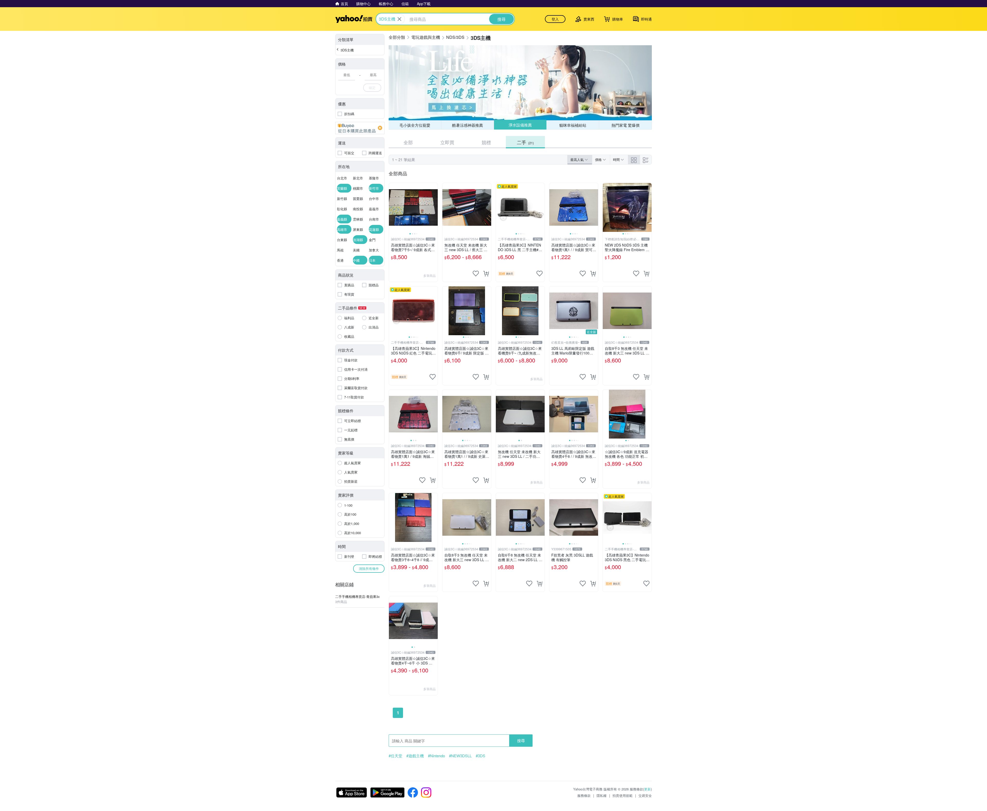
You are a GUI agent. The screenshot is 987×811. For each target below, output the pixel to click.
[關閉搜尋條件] (399, 19)
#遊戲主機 (415, 755)
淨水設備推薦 (520, 124)
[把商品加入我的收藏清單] (476, 273)
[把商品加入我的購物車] (486, 273)
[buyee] (360, 128)
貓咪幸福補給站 (572, 125)
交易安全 (645, 795)
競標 (486, 142)
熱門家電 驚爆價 (625, 125)
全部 (408, 142)
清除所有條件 (369, 568)
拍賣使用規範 (623, 795)
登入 (555, 19)
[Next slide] (434, 207)
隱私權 (602, 795)
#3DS (480, 755)
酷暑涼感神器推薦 (467, 125)
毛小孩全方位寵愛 (414, 125)
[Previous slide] (392, 207)
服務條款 (584, 795)
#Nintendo (436, 755)
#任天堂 (395, 755)
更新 (647, 789)
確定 (372, 87)
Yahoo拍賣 (353, 19)
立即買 (447, 142)
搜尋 (521, 740)
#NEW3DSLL (460, 755)
